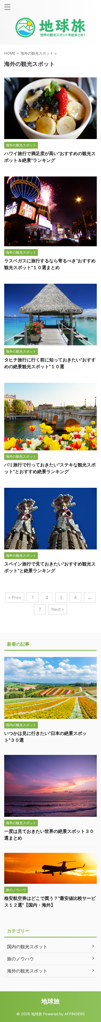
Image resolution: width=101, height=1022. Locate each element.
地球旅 (50, 1001)
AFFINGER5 (75, 1014)
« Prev (14, 597)
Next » (57, 609)
